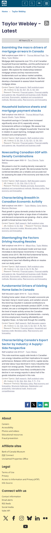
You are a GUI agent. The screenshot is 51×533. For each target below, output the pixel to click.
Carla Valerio (42, 205)
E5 (28, 89)
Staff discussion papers (36, 181)
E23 (25, 381)
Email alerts (7, 500)
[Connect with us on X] (6, 520)
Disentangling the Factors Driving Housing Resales (20, 240)
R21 (36, 269)
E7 (35, 183)
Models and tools (27, 185)
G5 (33, 89)
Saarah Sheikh (7, 117)
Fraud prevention (10, 438)
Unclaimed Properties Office (15, 458)
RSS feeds (6, 503)
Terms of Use (8, 472)
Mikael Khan (31, 245)
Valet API (6, 510)
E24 (29, 381)
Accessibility (7, 427)
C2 (18, 269)
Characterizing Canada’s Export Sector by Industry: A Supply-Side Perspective (25, 344)
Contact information (11, 496)
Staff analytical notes (35, 138)
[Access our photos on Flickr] (45, 520)
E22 (21, 381)
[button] (27, 404)
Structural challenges (20, 386)
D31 (21, 140)
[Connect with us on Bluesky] (30, 520)
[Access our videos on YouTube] (25, 528)
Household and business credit (28, 95)
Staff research (20, 87)
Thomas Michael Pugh (36, 55)
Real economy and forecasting (35, 99)
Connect (8, 455)
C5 (18, 183)
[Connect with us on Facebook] (14, 520)
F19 (38, 381)
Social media (8, 507)
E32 (21, 226)
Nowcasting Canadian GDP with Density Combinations (24, 154)
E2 (18, 89)
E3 (21, 89)
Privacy (5, 475)
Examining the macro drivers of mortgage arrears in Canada (24, 49)
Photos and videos (10, 431)
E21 (31, 140)
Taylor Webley (19, 11)
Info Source (7, 483)
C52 (21, 183)
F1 (35, 381)
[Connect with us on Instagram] (22, 520)
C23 (25, 325)
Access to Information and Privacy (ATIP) (20, 479)
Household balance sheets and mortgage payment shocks (24, 109)
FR (39, 3)
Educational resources (12, 434)
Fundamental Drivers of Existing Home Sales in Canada (24, 288)
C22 (21, 269)
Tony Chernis (33, 160)
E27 (35, 325)
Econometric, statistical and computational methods (23, 186)
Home (5, 11)
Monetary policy (16, 99)
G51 (37, 89)
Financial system (27, 92)
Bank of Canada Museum (13, 451)
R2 (33, 269)
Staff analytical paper (35, 87)
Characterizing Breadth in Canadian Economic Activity (22, 200)
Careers (5, 424)
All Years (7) (24, 40)
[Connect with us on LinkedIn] (38, 520)
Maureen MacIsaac (9, 208)
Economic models (17, 228)
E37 (24, 89)
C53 (25, 183)
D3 (18, 140)
